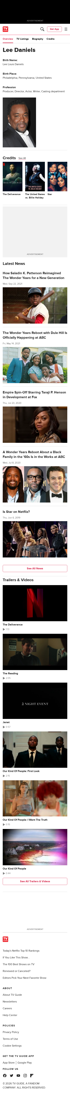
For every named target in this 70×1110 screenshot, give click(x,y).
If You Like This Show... (16, 957)
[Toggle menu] (66, 29)
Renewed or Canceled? (16, 971)
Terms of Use (10, 1039)
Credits (51, 38)
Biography (37, 38)
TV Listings (22, 38)
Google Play (25, 1062)
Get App (54, 29)
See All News (35, 568)
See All (22, 158)
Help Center (10, 1015)
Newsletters (10, 1001)
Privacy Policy (11, 1032)
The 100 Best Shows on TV (18, 964)
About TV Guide (12, 995)
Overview (8, 38)
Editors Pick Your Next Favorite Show (24, 978)
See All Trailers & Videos (35, 881)
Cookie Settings (12, 1045)
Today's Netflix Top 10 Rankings (21, 950)
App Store (9, 1062)
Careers (7, 1008)
